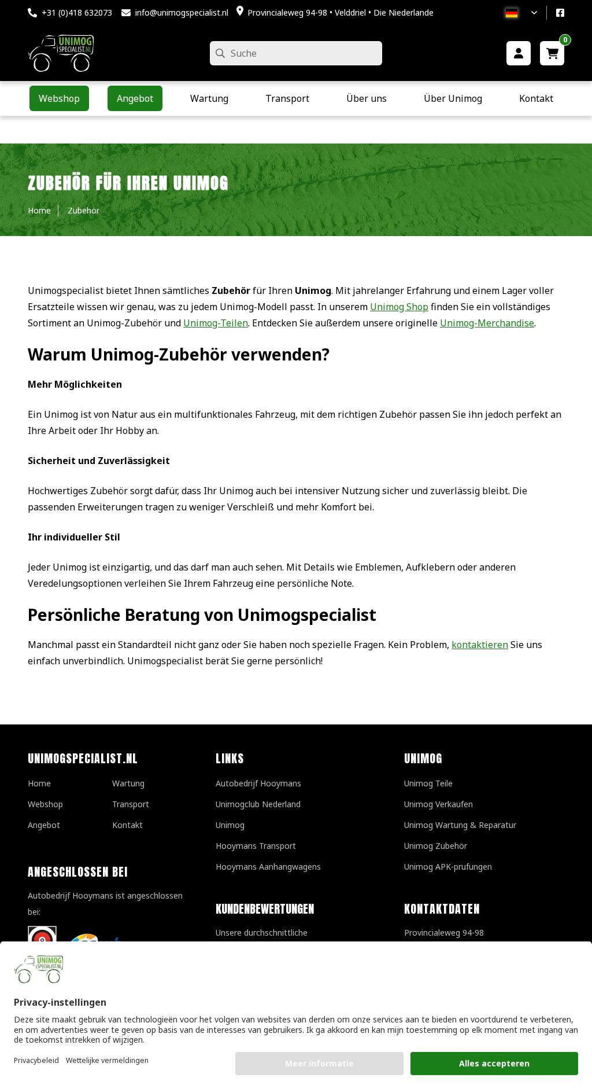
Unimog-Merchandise (487, 323)
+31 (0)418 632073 (77, 12)
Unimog (230, 824)
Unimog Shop (399, 306)
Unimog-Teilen (215, 323)
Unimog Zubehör (435, 845)
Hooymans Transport (256, 845)
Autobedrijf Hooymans (258, 783)
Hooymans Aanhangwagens (268, 866)
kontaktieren (480, 644)
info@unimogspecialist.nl (181, 12)
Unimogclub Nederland (258, 804)
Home (39, 783)
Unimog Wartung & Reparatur (460, 824)
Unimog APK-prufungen (448, 866)
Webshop (45, 804)
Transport (130, 804)
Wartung (128, 783)
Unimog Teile (428, 783)
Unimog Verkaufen (438, 804)
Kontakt (127, 824)
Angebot (44, 824)
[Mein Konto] (518, 53)
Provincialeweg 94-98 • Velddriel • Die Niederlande (340, 12)
